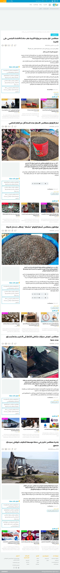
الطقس (40, 8)
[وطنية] (10, 103)
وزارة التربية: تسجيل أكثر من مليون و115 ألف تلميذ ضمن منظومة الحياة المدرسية (31, 324)
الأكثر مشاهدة (45, 8)
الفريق (38, 560)
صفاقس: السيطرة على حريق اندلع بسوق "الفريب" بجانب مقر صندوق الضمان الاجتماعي (11, 524)
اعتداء (56, 94)
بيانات (31, 4)
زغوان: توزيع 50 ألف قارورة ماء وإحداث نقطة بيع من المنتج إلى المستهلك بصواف (50, 214)
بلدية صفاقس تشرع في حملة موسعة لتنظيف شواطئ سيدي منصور (11, 89)
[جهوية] (49, 103)
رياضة (40, 4)
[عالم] (30, 103)
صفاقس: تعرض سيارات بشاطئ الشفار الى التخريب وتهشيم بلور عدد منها (11, 82)
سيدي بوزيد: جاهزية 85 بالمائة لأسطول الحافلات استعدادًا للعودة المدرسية (12, 430)
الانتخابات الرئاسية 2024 (54, 8)
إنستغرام (27, 562)
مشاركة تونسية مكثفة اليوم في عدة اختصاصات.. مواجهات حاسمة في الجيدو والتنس (11, 542)
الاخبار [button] (45, 4)
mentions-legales (55, 558)
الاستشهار (56, 560)
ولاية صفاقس (55, 194)
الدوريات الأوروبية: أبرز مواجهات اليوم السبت (51, 429)
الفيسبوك (27, 560)
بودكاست (35, 4)
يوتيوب (27, 564)
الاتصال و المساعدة (55, 562)
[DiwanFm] (55, 4)
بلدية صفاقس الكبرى (53, 511)
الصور (48, 560)
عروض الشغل (56, 564)
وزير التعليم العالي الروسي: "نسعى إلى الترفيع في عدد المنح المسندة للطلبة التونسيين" (10, 110)
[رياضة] (50, 422)
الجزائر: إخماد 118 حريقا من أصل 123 (33, 110)
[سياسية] (11, 207)
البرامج (38, 562)
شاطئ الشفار (55, 402)
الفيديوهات (47, 558)
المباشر (38, 558)
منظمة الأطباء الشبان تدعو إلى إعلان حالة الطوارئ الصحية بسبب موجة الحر (51, 324)
